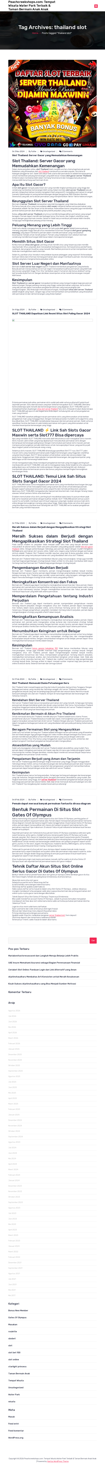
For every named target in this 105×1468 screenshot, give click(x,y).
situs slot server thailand (47, 409)
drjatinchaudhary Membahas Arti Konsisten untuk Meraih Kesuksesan (43, 977)
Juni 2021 (12, 1284)
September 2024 (15, 1137)
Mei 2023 (12, 1224)
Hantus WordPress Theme (58, 1461)
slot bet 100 (14, 1352)
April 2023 (12, 1230)
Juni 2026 (12, 1022)
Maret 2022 (13, 1252)
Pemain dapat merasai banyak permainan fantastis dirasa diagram (51, 803)
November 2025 (15, 1060)
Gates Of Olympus (17, 1317)
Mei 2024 (12, 1159)
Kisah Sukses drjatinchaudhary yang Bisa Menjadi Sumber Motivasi (42, 984)
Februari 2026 (14, 1044)
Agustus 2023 (14, 1208)
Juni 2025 (12, 1087)
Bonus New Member (18, 1310)
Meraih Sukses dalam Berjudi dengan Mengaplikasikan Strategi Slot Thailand (51, 529)
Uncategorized (49, 151)
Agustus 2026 (14, 1011)
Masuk (11, 1417)
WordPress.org (15, 1438)
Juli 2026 (12, 1016)
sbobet (12, 1338)
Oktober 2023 (14, 1197)
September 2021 (15, 1268)
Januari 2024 (14, 1180)
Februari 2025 (14, 1109)
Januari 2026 (14, 1049)
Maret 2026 (13, 1038)
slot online (13, 1359)
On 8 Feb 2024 (18, 800)
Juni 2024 (12, 1153)
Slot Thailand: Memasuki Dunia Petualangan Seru (40, 683)
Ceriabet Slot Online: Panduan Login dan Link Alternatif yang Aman (42, 970)
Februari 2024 (14, 1175)
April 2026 (12, 1033)
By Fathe (32, 151)
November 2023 (15, 1191)
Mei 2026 (12, 1027)
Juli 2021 (12, 1279)
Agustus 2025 (14, 1076)
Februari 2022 (14, 1257)
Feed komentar (16, 1431)
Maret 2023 (13, 1235)
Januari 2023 (14, 1246)
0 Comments (67, 151)
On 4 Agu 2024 (18, 310)
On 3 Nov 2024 (18, 151)
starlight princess (17, 1366)
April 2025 (12, 1098)
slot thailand (44, 171)
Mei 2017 (11, 1295)
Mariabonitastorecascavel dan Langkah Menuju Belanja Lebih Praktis (43, 956)
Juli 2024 (12, 1148)
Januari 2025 (14, 1115)
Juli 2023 (12, 1213)
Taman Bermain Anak (19, 1373)
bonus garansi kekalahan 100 (45, 648)
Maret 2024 (13, 1169)
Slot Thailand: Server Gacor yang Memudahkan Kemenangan (47, 155)
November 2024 (15, 1126)
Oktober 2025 (14, 1065)
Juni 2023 (12, 1219)
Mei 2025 (12, 1093)
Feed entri (13, 1424)
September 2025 (15, 1071)
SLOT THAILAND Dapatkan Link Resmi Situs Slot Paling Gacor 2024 (51, 313)
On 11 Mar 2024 (18, 523)
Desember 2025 (15, 1054)
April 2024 (12, 1164)
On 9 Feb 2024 (18, 679)
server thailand (48, 780)
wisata (11, 1401)
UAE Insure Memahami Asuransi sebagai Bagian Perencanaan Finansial (44, 963)
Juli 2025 (12, 1082)
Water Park (14, 1394)
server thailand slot (57, 915)
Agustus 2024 (14, 1142)
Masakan (12, 1324)
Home (35, 33)
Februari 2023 (14, 1241)
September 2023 (15, 1202)
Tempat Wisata (16, 1380)
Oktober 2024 (14, 1131)
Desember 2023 (15, 1186)
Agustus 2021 (14, 1274)
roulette (12, 1331)
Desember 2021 (14, 1263)
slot (10, 1345)
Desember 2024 (15, 1120)
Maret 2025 (13, 1104)
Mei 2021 (12, 1290)
